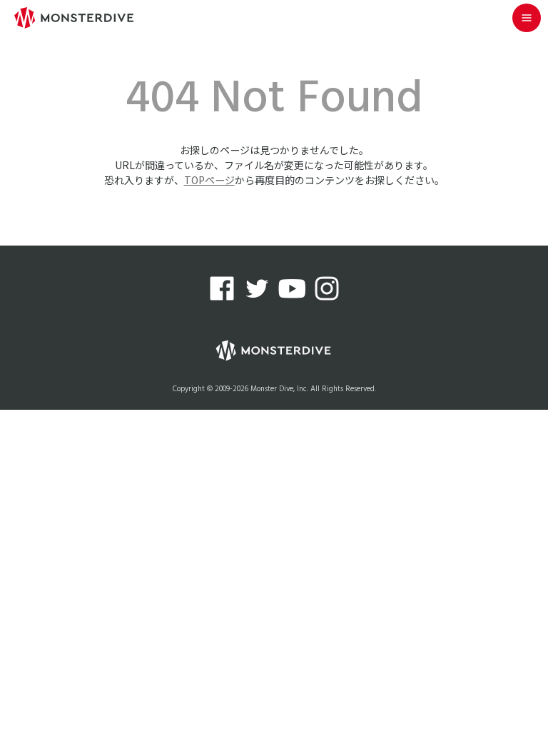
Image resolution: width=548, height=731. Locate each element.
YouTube (292, 288)
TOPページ (209, 180)
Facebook (222, 288)
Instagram (326, 288)
